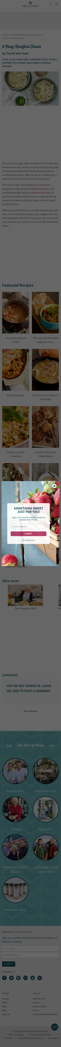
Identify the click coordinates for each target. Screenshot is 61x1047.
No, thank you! (28, 540)
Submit (28, 534)
